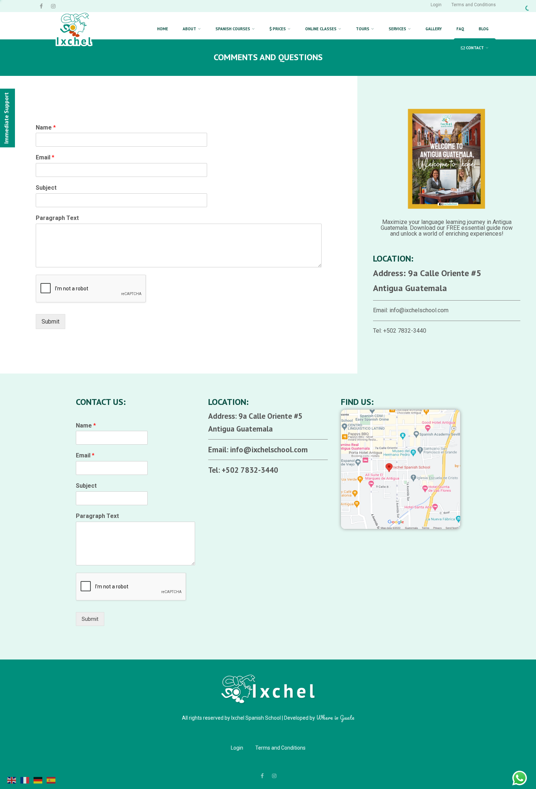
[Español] (51, 779)
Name (46, 127)
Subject (46, 187)
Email (45, 157)
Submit (50, 321)
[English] (12, 779)
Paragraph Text (57, 217)
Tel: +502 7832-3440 (399, 330)
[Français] (25, 779)
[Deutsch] (38, 779)
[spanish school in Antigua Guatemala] (74, 53)
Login (436, 4)
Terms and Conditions (473, 4)
